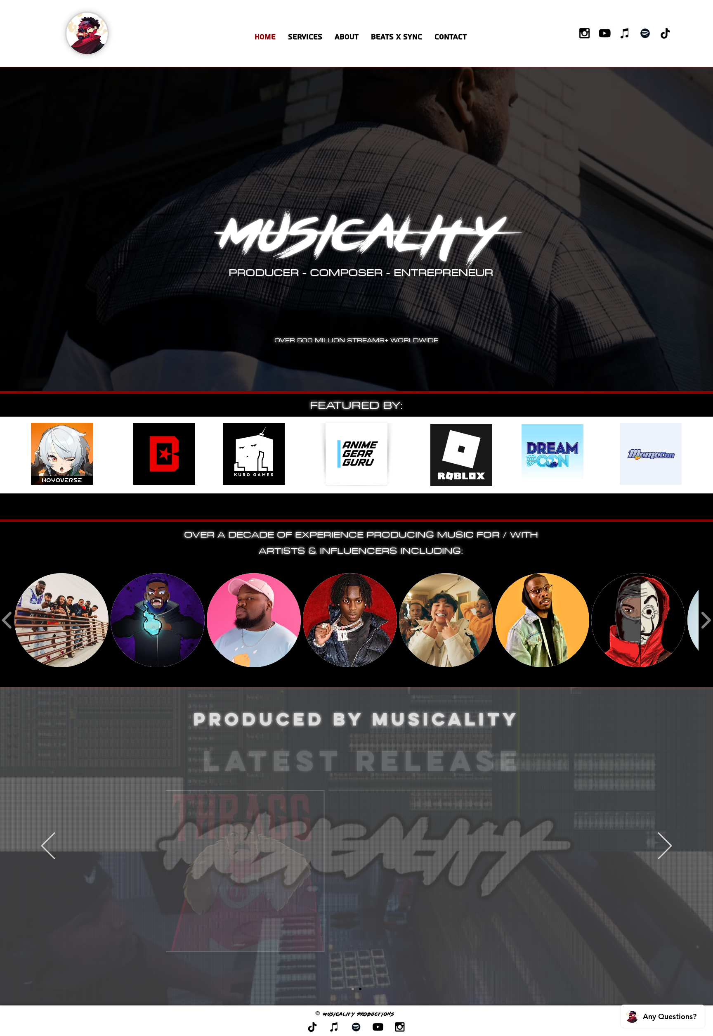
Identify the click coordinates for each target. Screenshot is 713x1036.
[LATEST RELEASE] (353, 989)
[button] (396, 37)
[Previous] (48, 846)
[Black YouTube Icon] (604, 33)
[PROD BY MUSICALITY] (360, 989)
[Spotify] (645, 33)
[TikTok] (665, 33)
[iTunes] (625, 33)
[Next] (665, 846)
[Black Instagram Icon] (584, 33)
